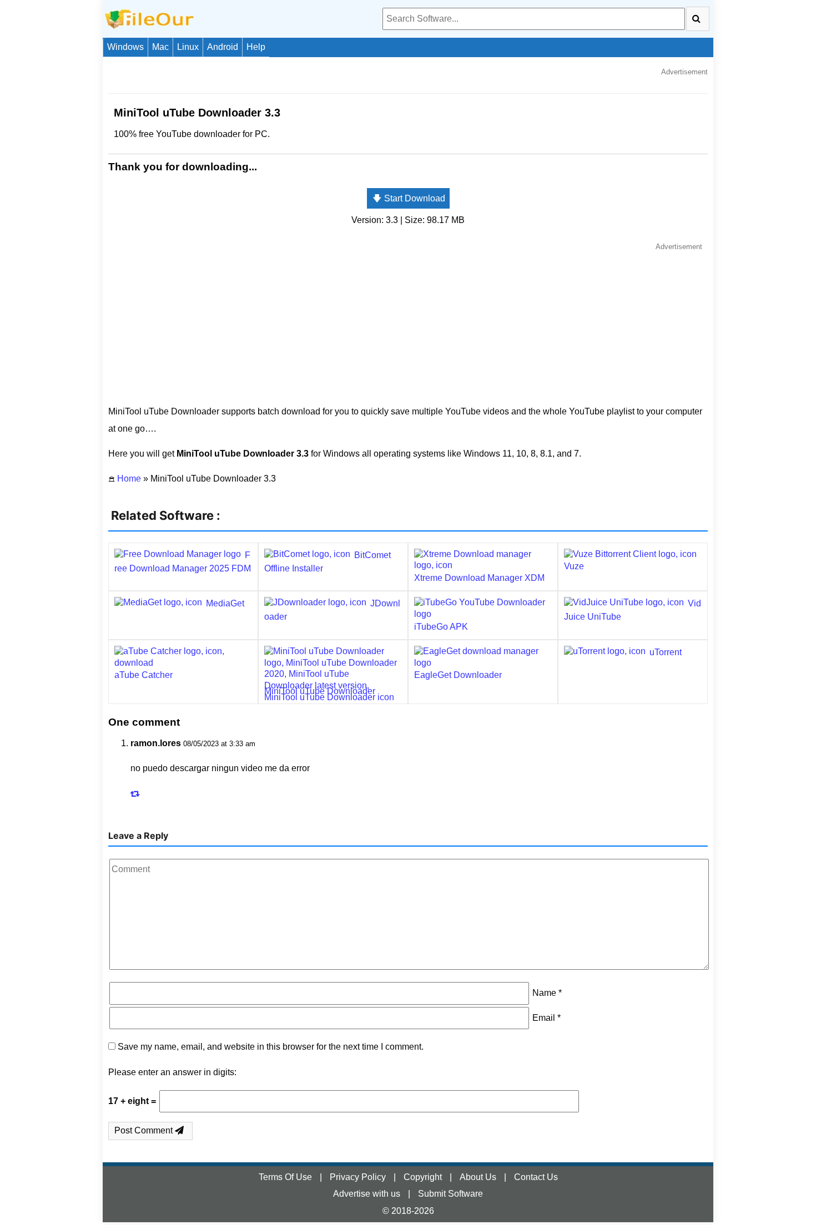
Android (222, 47)
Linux (188, 47)
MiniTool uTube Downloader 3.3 (197, 113)
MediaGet (225, 603)
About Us (478, 1177)
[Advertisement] (408, 323)
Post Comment (144, 1130)
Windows (125, 47)
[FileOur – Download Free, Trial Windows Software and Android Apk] (149, 18)
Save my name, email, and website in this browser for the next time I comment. (271, 1046)
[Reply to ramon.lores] (136, 793)
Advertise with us (366, 1193)
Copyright (423, 1177)
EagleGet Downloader (458, 675)
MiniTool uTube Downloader (319, 691)
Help (255, 47)
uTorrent (665, 652)
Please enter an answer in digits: (172, 1072)
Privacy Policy (358, 1177)
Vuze (574, 566)
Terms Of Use (285, 1177)
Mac (160, 47)
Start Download (408, 198)
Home (129, 478)
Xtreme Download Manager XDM (479, 578)
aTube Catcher (143, 675)
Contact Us (536, 1177)
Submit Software (450, 1193)
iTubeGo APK (441, 626)
